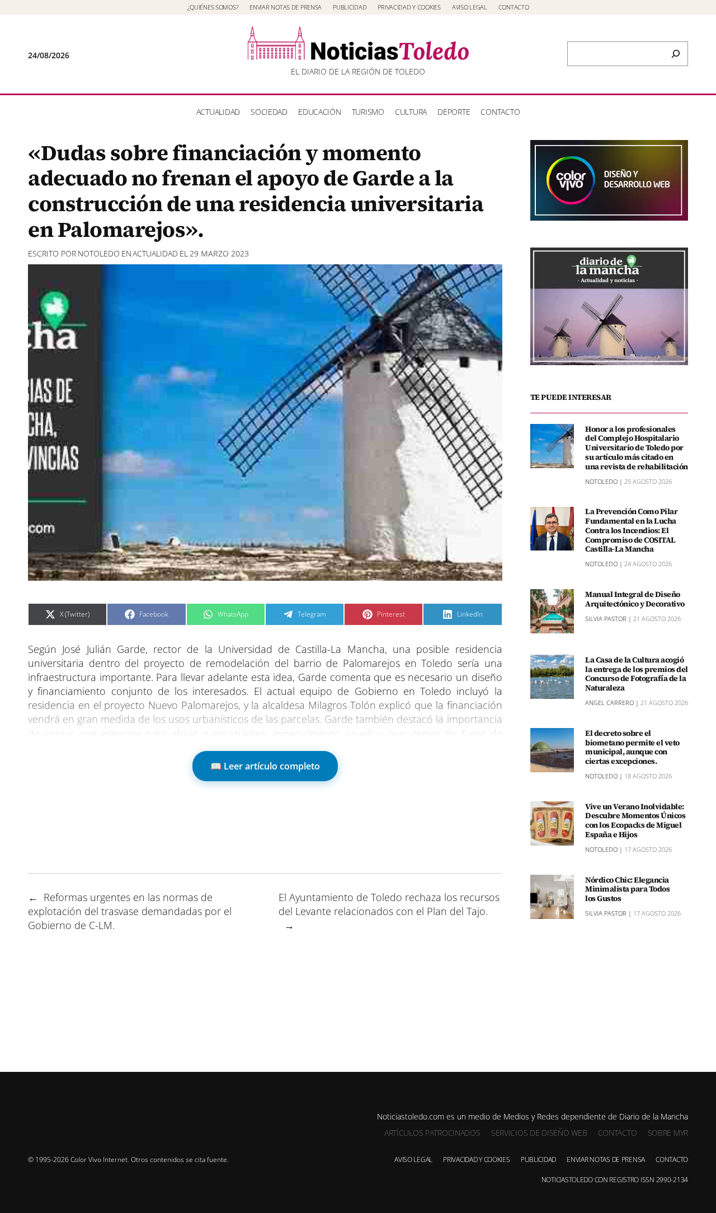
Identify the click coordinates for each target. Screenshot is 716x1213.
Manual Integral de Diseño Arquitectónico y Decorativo (635, 598)
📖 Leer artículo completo (265, 766)
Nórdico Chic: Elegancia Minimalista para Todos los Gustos (627, 889)
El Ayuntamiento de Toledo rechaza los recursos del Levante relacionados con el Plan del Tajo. (389, 904)
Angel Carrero (609, 702)
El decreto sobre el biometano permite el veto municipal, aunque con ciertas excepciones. (632, 747)
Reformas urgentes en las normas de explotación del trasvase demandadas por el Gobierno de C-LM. (130, 911)
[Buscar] (675, 53)
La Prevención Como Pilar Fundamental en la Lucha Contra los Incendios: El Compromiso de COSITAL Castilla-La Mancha (631, 530)
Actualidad (155, 253)
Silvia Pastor (605, 618)
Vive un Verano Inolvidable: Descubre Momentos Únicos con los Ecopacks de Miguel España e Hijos (635, 820)
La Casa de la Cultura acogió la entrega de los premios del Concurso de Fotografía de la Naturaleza (636, 673)
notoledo (99, 253)
